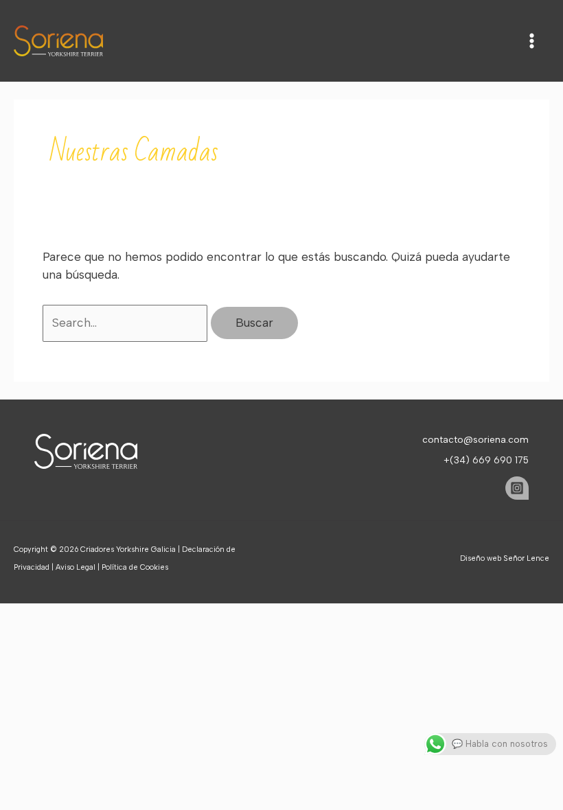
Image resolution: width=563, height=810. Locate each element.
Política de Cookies (135, 567)
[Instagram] (517, 488)
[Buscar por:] (127, 322)
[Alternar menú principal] (531, 40)
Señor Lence (526, 558)
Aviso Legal (75, 567)
